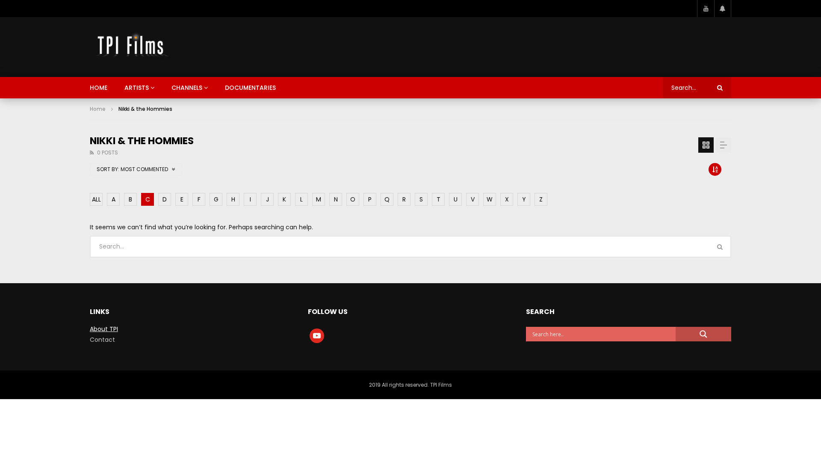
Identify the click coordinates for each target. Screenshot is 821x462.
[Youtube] (705, 8)
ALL (96, 199)
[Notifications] (722, 8)
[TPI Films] (131, 47)
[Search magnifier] (703, 334)
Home (98, 87)
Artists (136, 87)
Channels (186, 87)
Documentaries (250, 87)
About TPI (104, 329)
